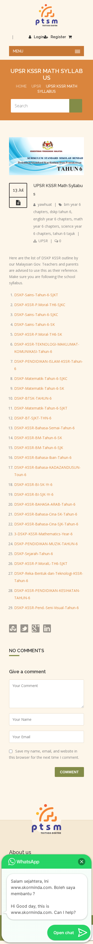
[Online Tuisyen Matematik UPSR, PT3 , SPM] (46, 15)
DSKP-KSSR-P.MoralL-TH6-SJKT (40, 563)
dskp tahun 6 (60, 211)
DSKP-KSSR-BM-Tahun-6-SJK (38, 447)
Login (39, 37)
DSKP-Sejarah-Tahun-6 (33, 553)
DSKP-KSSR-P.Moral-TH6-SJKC (39, 304)
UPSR (36, 86)
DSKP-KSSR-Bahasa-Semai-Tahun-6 (44, 427)
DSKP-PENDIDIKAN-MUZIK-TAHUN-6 (46, 543)
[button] (81, 861)
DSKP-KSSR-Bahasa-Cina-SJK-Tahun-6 (46, 523)
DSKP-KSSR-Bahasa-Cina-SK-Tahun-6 (45, 514)
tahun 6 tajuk (64, 233)
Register (58, 37)
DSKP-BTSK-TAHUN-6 (33, 398)
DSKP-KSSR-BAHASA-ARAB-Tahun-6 (44, 504)
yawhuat (45, 204)
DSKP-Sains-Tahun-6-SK (34, 324)
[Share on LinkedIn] (46, 631)
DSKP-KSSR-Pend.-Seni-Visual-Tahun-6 (46, 607)
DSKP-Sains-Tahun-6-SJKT (36, 294)
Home (21, 86)
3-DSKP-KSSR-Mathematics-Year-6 (43, 533)
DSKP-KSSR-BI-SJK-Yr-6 (33, 494)
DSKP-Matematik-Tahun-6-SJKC (40, 378)
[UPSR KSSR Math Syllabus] (46, 173)
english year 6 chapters (52, 218)
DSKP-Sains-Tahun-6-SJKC (36, 314)
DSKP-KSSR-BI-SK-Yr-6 (33, 484)
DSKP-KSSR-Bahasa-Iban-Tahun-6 (43, 457)
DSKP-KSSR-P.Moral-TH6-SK (38, 334)
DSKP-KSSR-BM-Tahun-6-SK (38, 437)
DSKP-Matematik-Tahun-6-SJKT (40, 408)
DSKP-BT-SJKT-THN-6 (32, 417)
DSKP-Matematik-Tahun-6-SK (39, 388)
